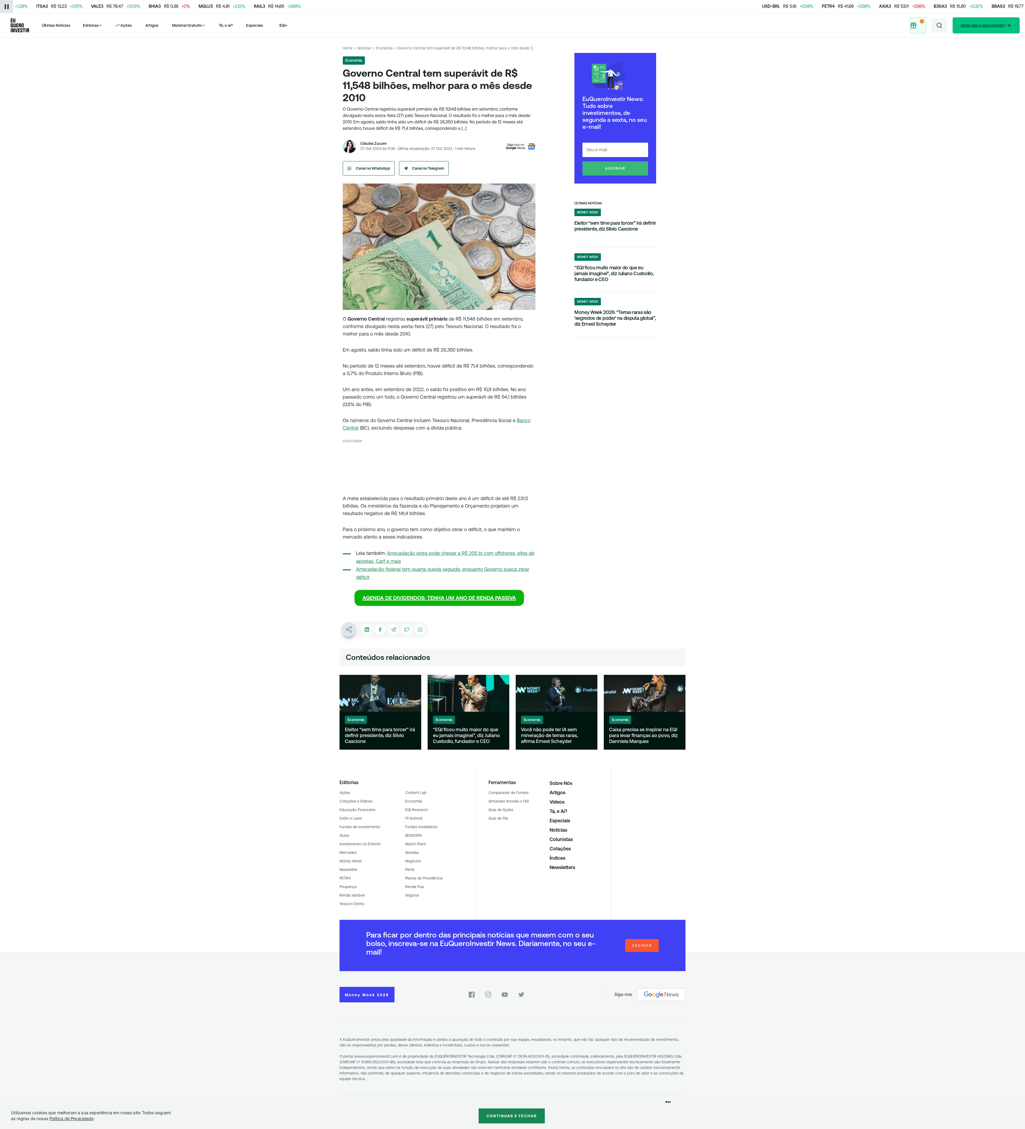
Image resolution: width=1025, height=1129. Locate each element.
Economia (384, 48)
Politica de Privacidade (71, 1118)
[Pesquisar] (939, 25)
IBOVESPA (413, 835)
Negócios (413, 861)
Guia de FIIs (498, 818)
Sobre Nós (561, 783)
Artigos (152, 25)
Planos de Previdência (424, 878)
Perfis (410, 869)
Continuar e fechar (512, 1116)
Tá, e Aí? (558, 811)
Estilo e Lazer (351, 818)
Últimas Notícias (56, 25)
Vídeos (557, 802)
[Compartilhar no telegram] (393, 629)
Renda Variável (352, 895)
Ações (345, 793)
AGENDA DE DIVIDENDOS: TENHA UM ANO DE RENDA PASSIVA (439, 598)
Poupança (348, 887)
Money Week (351, 861)
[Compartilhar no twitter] (406, 629)
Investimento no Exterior (360, 844)
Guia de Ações (500, 810)
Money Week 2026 (367, 995)
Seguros (412, 895)
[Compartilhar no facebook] (380, 629)
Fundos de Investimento (360, 827)
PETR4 (345, 878)
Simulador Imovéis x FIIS (508, 801)
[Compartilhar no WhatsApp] (420, 629)
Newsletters (562, 867)
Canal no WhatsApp (373, 168)
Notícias (364, 48)
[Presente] (918, 25)
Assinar (615, 168)
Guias (344, 835)
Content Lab (415, 793)
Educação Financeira (357, 810)
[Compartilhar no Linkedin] (366, 629)
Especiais (254, 25)
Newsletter (349, 869)
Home (348, 48)
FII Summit (414, 818)
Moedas (412, 852)
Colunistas (561, 839)
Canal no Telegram (428, 168)
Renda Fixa (414, 887)
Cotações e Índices (356, 801)
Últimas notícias (588, 203)
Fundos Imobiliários (421, 827)
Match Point (415, 844)
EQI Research (416, 810)
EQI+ (283, 25)
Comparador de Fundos (508, 793)
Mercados (348, 852)
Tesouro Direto (352, 904)
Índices (557, 858)
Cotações (560, 848)
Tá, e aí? (226, 25)
